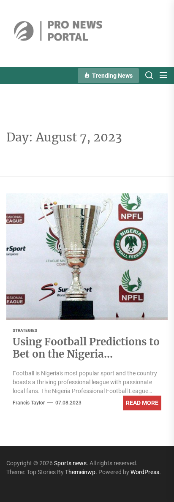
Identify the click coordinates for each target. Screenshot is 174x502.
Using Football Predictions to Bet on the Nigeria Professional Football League (86, 354)
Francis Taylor (29, 403)
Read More (142, 402)
